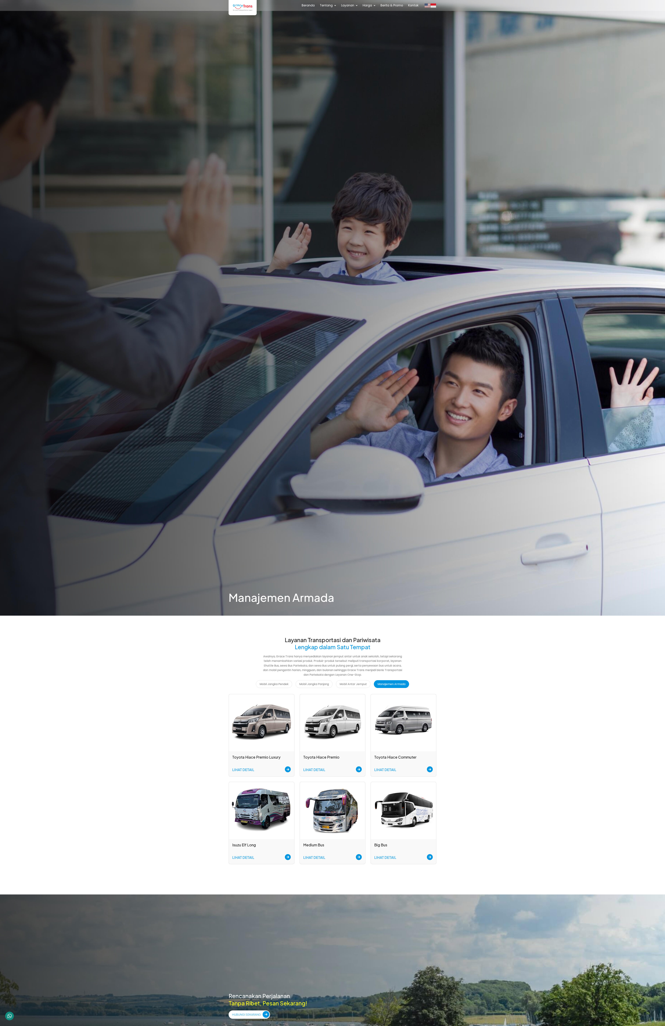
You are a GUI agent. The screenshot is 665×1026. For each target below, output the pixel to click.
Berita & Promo (391, 5)
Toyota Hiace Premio (321, 757)
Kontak (413, 5)
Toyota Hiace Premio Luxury (256, 757)
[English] (428, 5)
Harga (367, 5)
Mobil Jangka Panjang (314, 684)
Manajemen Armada (391, 684)
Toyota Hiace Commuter (395, 757)
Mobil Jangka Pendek (274, 684)
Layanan (347, 5)
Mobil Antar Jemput (353, 684)
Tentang (326, 5)
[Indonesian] (433, 5)
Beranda (308, 5)
